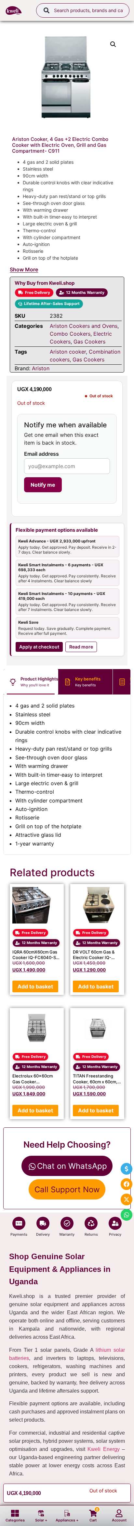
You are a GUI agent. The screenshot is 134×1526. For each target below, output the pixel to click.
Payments (18, 1234)
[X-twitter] (126, 1199)
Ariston (40, 368)
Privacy (115, 1234)
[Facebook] (126, 1184)
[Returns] (91, 1223)
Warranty (66, 1234)
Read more (81, 646)
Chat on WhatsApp (72, 1166)
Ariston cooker (68, 351)
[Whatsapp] (126, 1215)
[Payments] (18, 1223)
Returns (91, 1234)
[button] (113, 44)
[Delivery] (42, 1223)
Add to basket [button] (35, 986)
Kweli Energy (103, 1449)
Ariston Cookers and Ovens (83, 326)
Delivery (43, 1234)
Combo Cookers (70, 333)
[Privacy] (115, 1223)
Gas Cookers (89, 341)
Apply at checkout (39, 646)
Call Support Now (67, 1189)
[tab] (31, 681)
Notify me (43, 484)
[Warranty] (67, 1223)
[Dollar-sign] (126, 1169)
